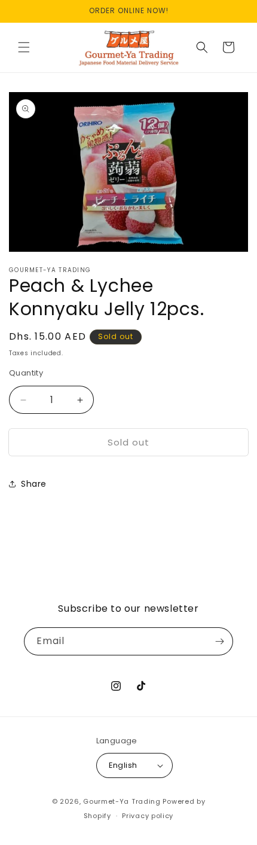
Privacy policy (147, 815)
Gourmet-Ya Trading (122, 801)
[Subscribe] (219, 641)
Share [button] (34, 484)
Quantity (26, 373)
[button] (24, 47)
